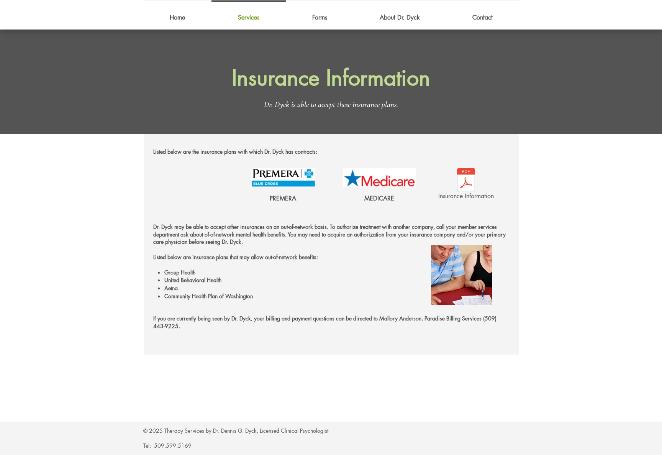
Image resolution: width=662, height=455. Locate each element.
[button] (283, 193)
